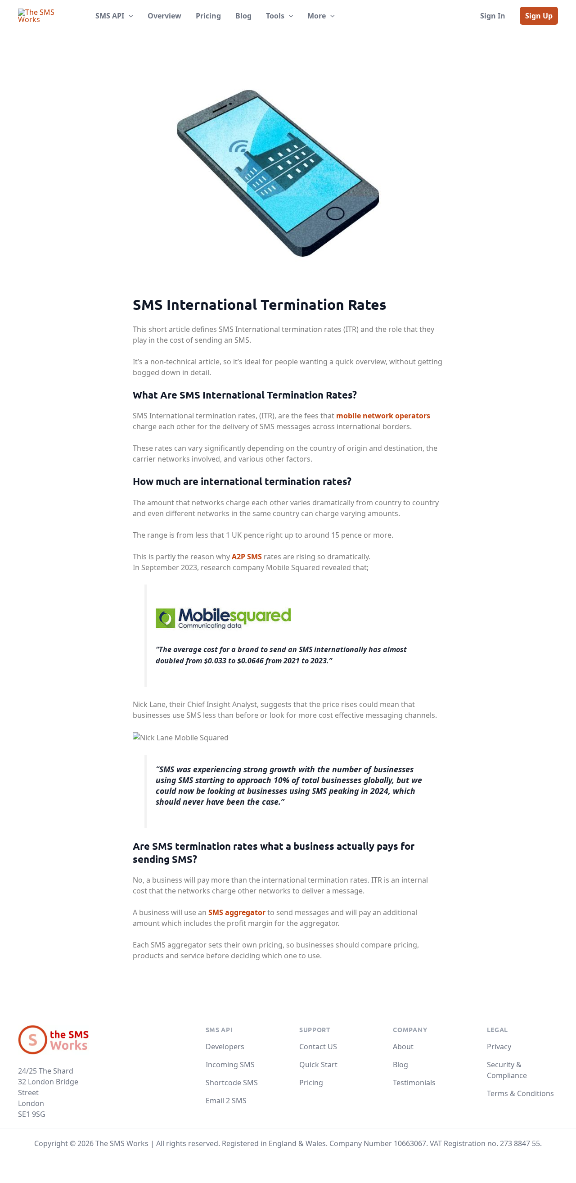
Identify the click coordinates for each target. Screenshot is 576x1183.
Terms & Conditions (520, 1093)
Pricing (311, 1083)
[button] (128, 16)
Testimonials (414, 1083)
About (403, 1047)
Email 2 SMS (226, 1101)
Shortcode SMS (232, 1083)
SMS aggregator (237, 912)
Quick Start (318, 1065)
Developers (225, 1047)
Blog (400, 1065)
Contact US (318, 1047)
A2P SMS (247, 557)
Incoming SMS (230, 1065)
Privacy (499, 1047)
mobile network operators (383, 416)
